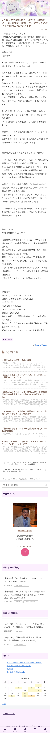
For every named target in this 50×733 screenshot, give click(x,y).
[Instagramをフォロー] (25, 552)
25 (12, 696)
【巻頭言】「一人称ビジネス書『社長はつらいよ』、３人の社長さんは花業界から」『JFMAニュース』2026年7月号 (24, 595)
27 (25, 696)
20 (25, 693)
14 (32, 690)
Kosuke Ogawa (25, 530)
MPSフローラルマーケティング (19, 666)
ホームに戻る (9, 714)
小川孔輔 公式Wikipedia (16, 672)
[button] (46, 484)
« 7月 (4, 704)
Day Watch (8, 339)
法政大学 (10, 669)
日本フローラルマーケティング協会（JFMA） (24, 663)
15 (38, 690)
